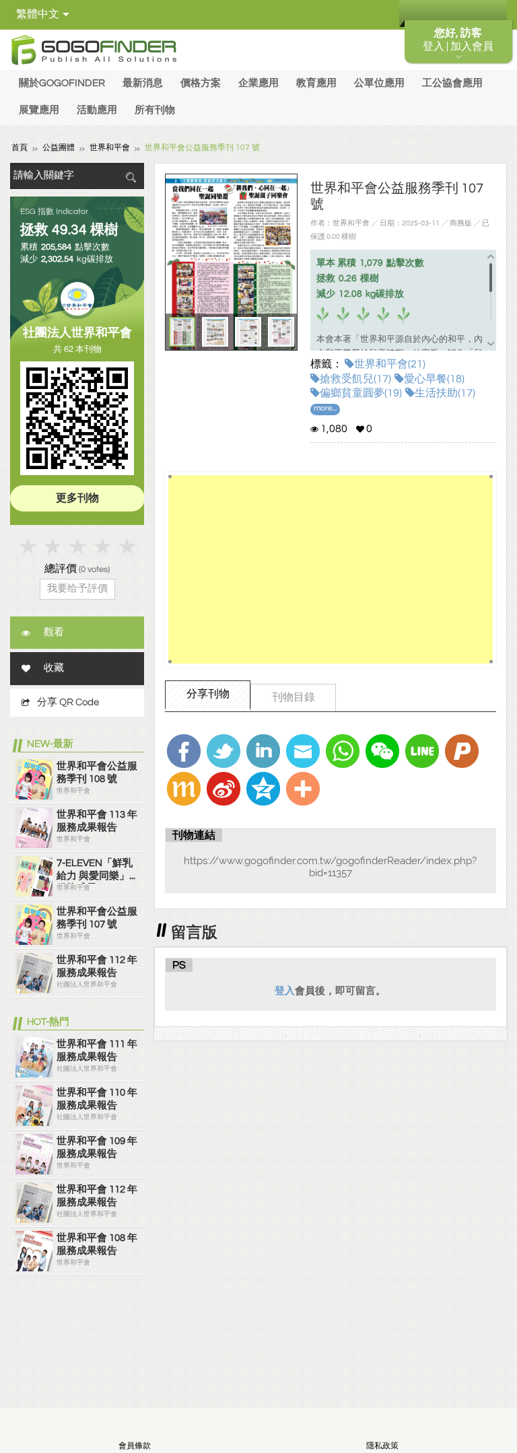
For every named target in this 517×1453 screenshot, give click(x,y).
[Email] (303, 751)
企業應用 (258, 83)
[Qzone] (263, 789)
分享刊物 (208, 693)
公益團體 (58, 147)
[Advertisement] (330, 569)
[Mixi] (184, 789)
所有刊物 (155, 110)
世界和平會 (110, 147)
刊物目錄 (293, 697)
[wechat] (382, 751)
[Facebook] (184, 751)
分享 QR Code (68, 702)
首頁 (19, 147)
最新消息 (143, 83)
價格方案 (200, 83)
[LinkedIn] (263, 751)
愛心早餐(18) (434, 379)
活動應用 (97, 110)
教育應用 (316, 83)
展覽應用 (39, 110)
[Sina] (223, 789)
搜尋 (130, 177)
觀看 (54, 632)
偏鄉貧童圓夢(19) (361, 393)
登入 (285, 991)
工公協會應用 (452, 83)
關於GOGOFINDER (62, 83)
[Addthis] (303, 789)
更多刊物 (77, 498)
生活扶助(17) (445, 393)
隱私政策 (382, 1446)
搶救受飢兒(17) (355, 379)
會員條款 (134, 1446)
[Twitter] (223, 751)
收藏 (54, 668)
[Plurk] (462, 751)
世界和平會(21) (389, 364)
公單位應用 (379, 83)
